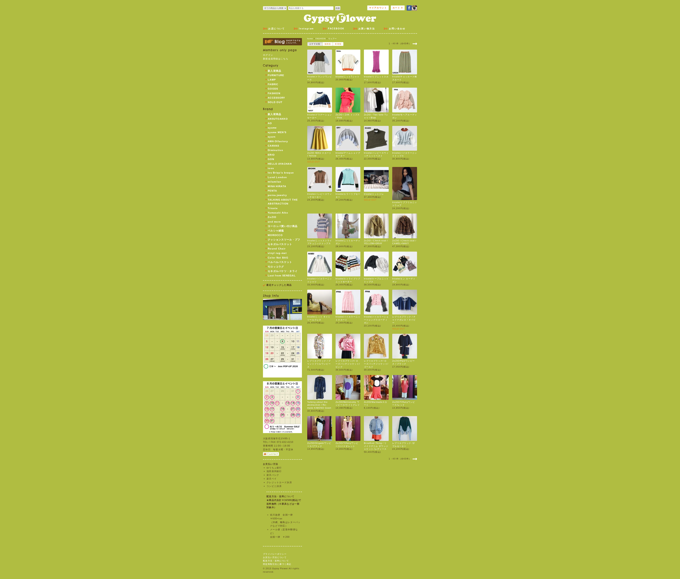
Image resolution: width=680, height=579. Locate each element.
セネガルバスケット (280, 244)
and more (274, 221)
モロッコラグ (276, 266)
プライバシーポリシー (275, 554)
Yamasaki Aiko (278, 212)
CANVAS (273, 145)
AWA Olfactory (278, 141)
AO (270, 123)
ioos (271, 168)
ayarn (272, 136)
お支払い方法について (275, 557)
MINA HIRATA (277, 186)
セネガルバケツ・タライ (283, 271)
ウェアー (332, 39)
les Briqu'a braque (281, 172)
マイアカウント (378, 8)
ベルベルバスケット (280, 262)
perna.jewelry (277, 195)
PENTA (272, 190)
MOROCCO (275, 235)
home (310, 39)
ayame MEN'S (277, 132)
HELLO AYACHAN (280, 163)
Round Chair (276, 248)
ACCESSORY (276, 97)
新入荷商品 (274, 70)
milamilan (274, 181)
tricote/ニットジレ (374, 194)
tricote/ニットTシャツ (347, 76)
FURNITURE (276, 75)
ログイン (268, 55)
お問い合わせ (397, 28)
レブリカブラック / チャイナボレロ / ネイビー (404, 320)
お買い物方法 (366, 28)
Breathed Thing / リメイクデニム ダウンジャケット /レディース (376, 446)
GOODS (273, 88)
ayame (272, 127)
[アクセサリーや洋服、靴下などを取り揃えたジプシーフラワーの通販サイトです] (340, 18)
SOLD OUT (275, 102)
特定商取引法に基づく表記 (277, 564)
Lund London (277, 177)
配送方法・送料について (276, 561)
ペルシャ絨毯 (276, 230)
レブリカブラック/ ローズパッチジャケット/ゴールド (376, 364)
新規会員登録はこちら (275, 58)
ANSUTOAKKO (278, 118)
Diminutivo (275, 150)
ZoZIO (272, 217)
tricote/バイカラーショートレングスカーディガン (376, 320)
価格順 (327, 44)
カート (398, 8)
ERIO (271, 154)
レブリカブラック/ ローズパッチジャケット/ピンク (348, 364)
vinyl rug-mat (277, 253)
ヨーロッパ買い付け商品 (283, 226)
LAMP (272, 79)
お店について (276, 28)
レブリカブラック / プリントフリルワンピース (319, 364)
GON (271, 159)
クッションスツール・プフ (284, 239)
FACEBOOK (336, 28)
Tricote (273, 208)
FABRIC (273, 84)
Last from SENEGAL (282, 275)
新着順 (338, 44)
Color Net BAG (278, 257)
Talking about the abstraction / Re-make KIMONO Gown (319, 405)
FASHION (321, 39)
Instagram (306, 28)
